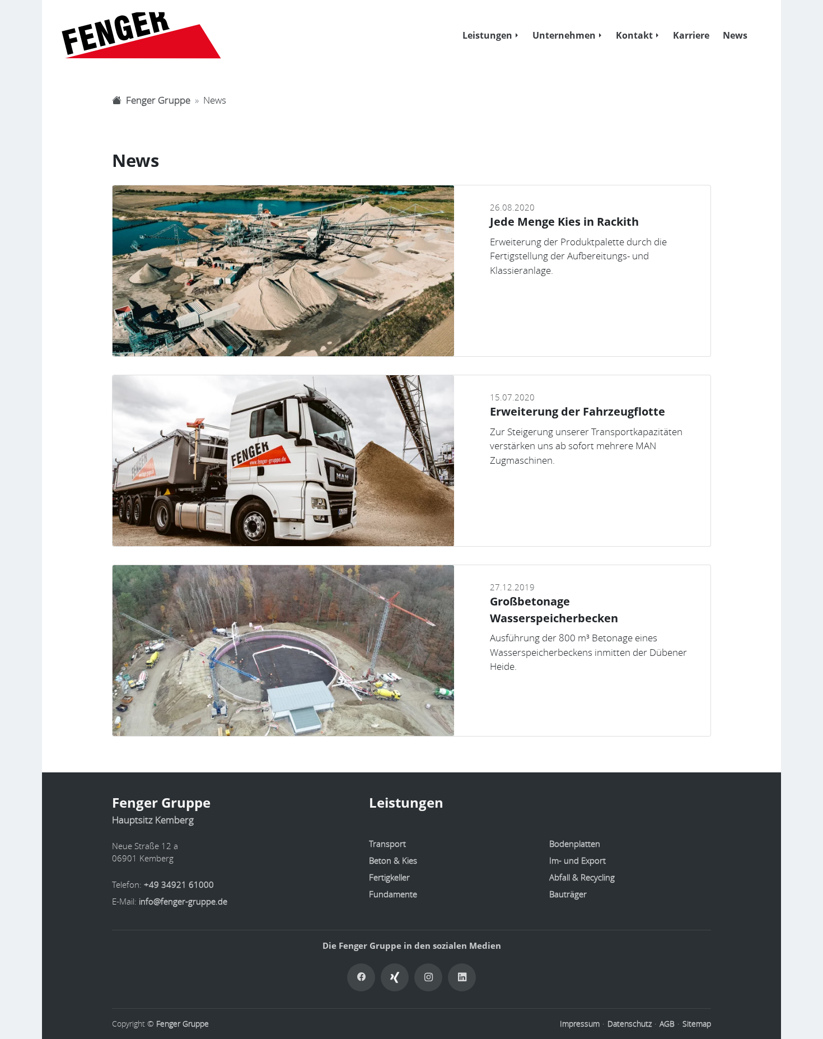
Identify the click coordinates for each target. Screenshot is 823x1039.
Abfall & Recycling (582, 877)
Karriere (691, 35)
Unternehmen (564, 35)
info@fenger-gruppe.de (183, 901)
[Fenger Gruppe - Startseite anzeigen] (135, 35)
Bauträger (568, 894)
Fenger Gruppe (182, 1024)
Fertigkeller (389, 877)
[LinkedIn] (462, 977)
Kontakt (634, 35)
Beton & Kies (393, 860)
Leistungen (487, 35)
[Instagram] (428, 977)
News (735, 35)
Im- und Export (577, 860)
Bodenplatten (574, 843)
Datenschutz (629, 1024)
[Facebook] (361, 977)
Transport (387, 843)
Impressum (580, 1024)
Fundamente (393, 894)
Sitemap (696, 1024)
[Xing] (395, 977)
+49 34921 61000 (179, 884)
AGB (667, 1024)
